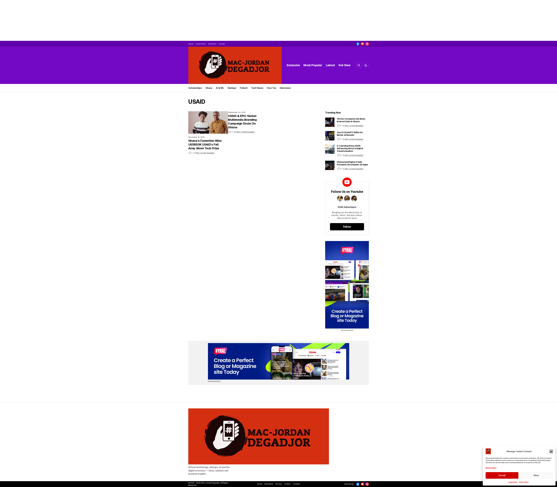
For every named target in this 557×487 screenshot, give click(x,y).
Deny (536, 475)
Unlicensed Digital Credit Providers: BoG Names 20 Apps (352, 163)
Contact (287, 484)
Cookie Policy (513, 482)
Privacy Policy (524, 482)
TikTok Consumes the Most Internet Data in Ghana (351, 120)
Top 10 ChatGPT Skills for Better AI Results (350, 133)
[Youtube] (362, 44)
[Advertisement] (87, 20)
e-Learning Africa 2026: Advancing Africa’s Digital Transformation (350, 148)
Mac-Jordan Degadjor (354, 126)
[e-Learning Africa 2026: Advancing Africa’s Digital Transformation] (329, 149)
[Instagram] (367, 44)
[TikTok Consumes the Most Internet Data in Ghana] (329, 122)
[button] (551, 451)
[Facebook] (357, 44)
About (259, 484)
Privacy (279, 484)
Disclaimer (268, 484)
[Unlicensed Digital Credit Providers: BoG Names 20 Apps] (329, 165)
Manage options (491, 468)
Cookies (296, 484)
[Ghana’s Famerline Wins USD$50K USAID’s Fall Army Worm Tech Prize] (208, 122)
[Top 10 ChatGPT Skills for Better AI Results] (329, 135)
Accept (502, 475)
